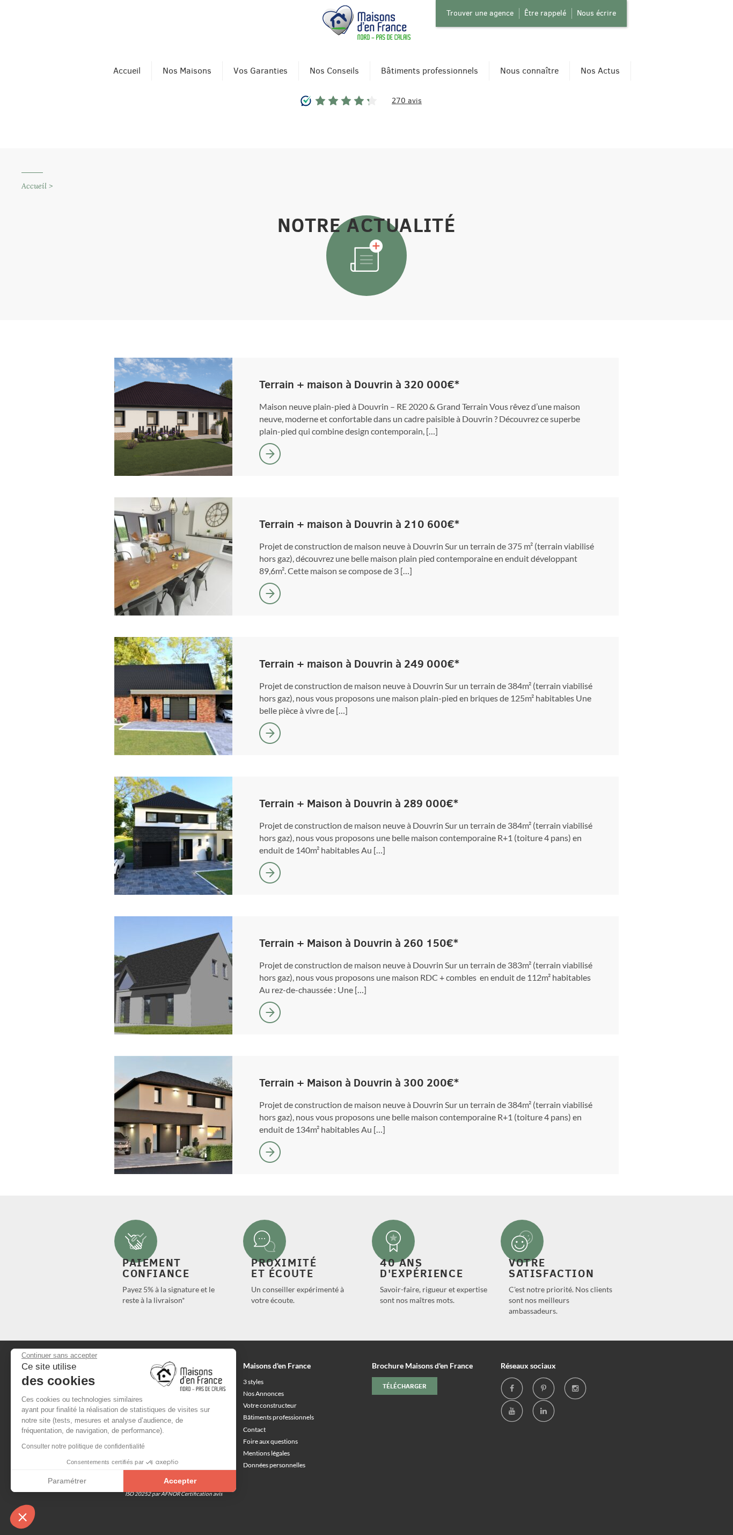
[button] (22, 1517)
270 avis (407, 101)
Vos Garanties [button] (260, 70)
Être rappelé (545, 13)
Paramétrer (67, 1480)
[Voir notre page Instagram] (575, 1388)
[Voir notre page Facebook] (512, 1388)
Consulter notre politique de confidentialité (83, 1446)
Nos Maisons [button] (187, 70)
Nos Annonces (263, 1393)
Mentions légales (266, 1453)
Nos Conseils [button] (334, 70)
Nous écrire (596, 13)
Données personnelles (274, 1465)
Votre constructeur (270, 1405)
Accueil (127, 70)
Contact (254, 1429)
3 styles (253, 1382)
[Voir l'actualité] (270, 454)
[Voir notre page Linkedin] (543, 1411)
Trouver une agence (480, 13)
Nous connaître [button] (529, 70)
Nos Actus (600, 70)
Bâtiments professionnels (429, 70)
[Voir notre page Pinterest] (543, 1388)
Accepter (180, 1480)
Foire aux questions (270, 1441)
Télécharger (405, 1386)
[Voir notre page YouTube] (512, 1411)
